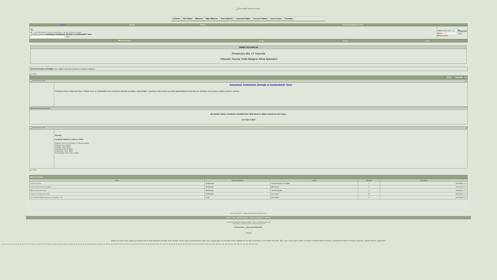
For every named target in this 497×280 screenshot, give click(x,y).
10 (16, 244)
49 (125, 244)
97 (204, 244)
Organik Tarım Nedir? (63, 145)
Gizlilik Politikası (242, 217)
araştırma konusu (36, 183)
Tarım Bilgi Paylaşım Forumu (43, 32)
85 (176, 244)
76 (160, 244)
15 (30, 244)
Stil (466, 77)
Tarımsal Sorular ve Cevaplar (72, 32)
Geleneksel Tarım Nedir (64, 149)
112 (244, 244)
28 (60, 244)
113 (247, 244)
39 (88, 244)
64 (137, 244)
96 (202, 244)
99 (93, 244)
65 (135, 244)
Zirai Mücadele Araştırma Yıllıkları (40, 187)
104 (220, 244)
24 (51, 244)
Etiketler (203, 25)
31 (67, 244)
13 (25, 244)
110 (229, 244)
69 (155, 244)
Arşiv (234, 217)
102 (213, 244)
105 (223, 244)
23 (48, 244)
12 (20, 244)
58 (148, 244)
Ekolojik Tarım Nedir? (63, 147)
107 (232, 244)
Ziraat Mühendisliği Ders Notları (353, 25)
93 (195, 244)
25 (53, 244)
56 (141, 244)
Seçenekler (459, 77)
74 (118, 244)
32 (69, 244)
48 (116, 244)
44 (104, 244)
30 (65, 244)
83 (172, 244)
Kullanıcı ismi (441, 30)
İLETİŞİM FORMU (248, 120)
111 (241, 244)
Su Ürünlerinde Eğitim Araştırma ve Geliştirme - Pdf (46, 197)
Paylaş (449, 77)
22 (46, 244)
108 (235, 244)
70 (111, 244)
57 (144, 244)
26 (55, 244)
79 (167, 244)
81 (169, 244)
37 (83, 244)
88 (183, 244)
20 (41, 244)
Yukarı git (268, 217)
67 (23, 244)
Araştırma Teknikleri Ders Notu (40, 194)
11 (18, 244)
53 (130, 244)
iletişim (345, 241)
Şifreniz (439, 33)
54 (132, 244)
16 (32, 244)
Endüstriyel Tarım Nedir (64, 151)
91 (190, 244)
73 (123, 244)
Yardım (261, 41)
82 (174, 244)
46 (107, 244)
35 (79, 244)
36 (81, 244)
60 (146, 244)
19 (39, 244)
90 (188, 244)
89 (186, 244)
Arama (427, 41)
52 (128, 244)
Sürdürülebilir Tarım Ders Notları (67, 153)
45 (102, 244)
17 (34, 244)
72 (76, 244)
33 (72, 244)
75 (162, 244)
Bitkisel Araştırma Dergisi (38, 190)
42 (97, 244)
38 (86, 244)
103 (216, 244)
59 (151, 244)
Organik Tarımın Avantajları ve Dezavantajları (72, 143)
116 (256, 244)
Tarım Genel (57, 32)
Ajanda (345, 41)
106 (226, 244)
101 (210, 244)
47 (109, 244)
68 (158, 244)
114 (250, 244)
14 (27, 244)
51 (121, 244)
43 (100, 244)
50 (114, 244)
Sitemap (132, 25)
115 (253, 244)
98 (181, 244)
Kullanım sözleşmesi (256, 217)
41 (95, 244)
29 (62, 244)
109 (238, 244)
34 (74, 244)
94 (197, 244)
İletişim (228, 217)
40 (90, 244)
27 (58, 244)
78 (165, 244)
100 (207, 244)
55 (139, 244)
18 (37, 244)
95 (200, 244)
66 (153, 244)
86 (179, 244)
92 (193, 244)
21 (44, 244)
